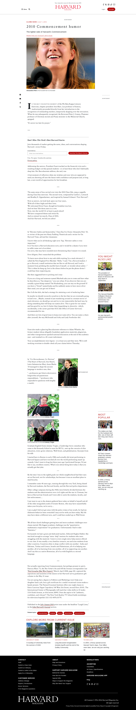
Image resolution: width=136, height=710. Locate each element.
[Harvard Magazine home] (68, 7)
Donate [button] (111, 9)
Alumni (60, 613)
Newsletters (93, 660)
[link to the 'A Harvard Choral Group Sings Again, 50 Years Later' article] (106, 288)
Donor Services (23, 686)
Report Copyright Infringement (109, 706)
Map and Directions (58, 662)
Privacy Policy (57, 665)
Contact (22, 660)
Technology (88, 640)
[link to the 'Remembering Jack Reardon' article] (106, 309)
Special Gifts (56, 678)
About (55, 660)
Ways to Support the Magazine (62, 681)
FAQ (88, 680)
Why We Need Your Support (61, 683)
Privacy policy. (32, 160)
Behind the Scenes (58, 673)
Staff (19, 662)
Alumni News (31, 22)
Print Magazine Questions (26, 689)
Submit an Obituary (24, 668)
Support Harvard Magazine (65, 670)
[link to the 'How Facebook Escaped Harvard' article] (106, 473)
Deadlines (90, 672)
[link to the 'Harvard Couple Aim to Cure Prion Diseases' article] (106, 425)
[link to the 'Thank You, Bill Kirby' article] (106, 266)
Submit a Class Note (25, 665)
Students (52, 613)
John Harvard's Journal (41, 607)
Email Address (31, 150)
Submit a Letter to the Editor (27, 670)
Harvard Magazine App (97, 675)
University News (42, 613)
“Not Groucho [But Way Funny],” (40, 571)
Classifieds (90, 666)
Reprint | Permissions (25, 683)
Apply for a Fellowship (25, 673)
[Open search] (29, 9)
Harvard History (79, 613)
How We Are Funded (59, 675)
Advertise (91, 664)
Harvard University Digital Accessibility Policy (87, 706)
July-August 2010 (41, 35)
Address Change (23, 681)
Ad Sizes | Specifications (95, 669)
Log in (103, 9)
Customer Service (26, 678)
